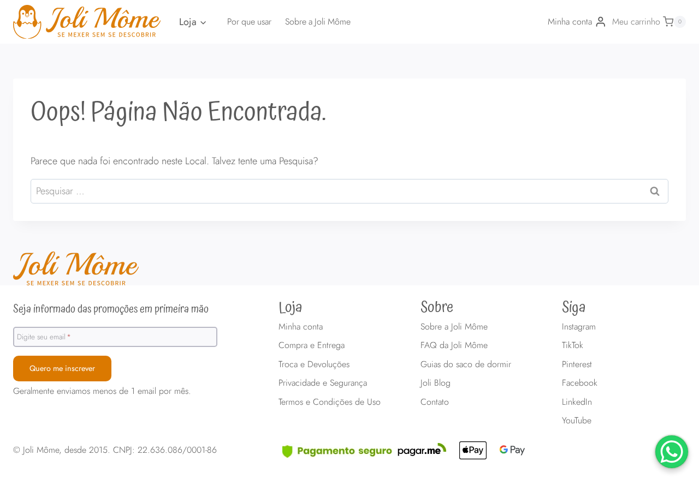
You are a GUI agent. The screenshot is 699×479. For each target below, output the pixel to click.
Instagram (579, 326)
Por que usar (249, 21)
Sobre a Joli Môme (318, 21)
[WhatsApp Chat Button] (671, 451)
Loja (291, 307)
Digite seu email (44, 336)
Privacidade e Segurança (323, 382)
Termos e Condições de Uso (330, 402)
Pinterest (577, 364)
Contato (434, 402)
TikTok (572, 345)
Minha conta (301, 326)
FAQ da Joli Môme (454, 345)
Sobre (436, 307)
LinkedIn (577, 402)
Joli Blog (435, 382)
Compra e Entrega (312, 345)
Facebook (579, 382)
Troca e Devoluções (314, 364)
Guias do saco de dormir (465, 364)
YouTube (576, 420)
